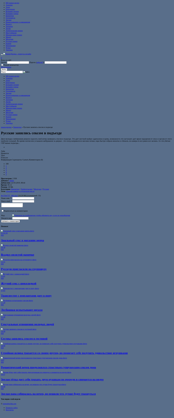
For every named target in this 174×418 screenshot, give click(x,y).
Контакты (10, 410)
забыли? (39, 62)
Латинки (9, 26)
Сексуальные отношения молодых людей (27, 324)
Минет (8, 37)
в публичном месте (26, 191)
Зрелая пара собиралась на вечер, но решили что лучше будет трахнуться (48, 393)
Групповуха (10, 18)
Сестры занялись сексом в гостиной (24, 338)
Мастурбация (11, 33)
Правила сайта (12, 408)
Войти (4, 69)
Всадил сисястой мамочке (17, 254)
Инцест (9, 24)
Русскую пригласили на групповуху (24, 269)
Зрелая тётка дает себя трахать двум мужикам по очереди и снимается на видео (52, 379)
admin (11, 181)
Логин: (4, 62)
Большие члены (12, 14)
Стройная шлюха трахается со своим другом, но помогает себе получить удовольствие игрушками (64, 352)
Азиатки (9, 5)
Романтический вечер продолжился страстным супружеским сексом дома (48, 367)
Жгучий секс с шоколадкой (18, 283)
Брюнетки (10, 16)
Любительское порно (14, 31)
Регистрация (6, 67)
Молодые (9, 39)
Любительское (26, 189)
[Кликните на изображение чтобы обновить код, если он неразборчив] (41, 215)
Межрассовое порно (14, 35)
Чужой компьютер (11, 65)
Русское (46, 189)
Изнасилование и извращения (18, 22)
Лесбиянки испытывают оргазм (21, 309)
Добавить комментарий (10, 221)
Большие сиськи (12, 11)
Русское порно (11, 41)
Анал (8, 7)
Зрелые (8, 20)
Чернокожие (11, 46)
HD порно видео (12, 3)
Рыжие (8, 44)
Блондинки (10, 9)
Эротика (9, 50)
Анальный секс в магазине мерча (22, 240)
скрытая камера (12, 191)
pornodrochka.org (9, 404)
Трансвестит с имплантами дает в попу (26, 295)
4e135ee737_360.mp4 (9, 196)
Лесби (8, 29)
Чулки (8, 48)
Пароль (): (36, 62)
